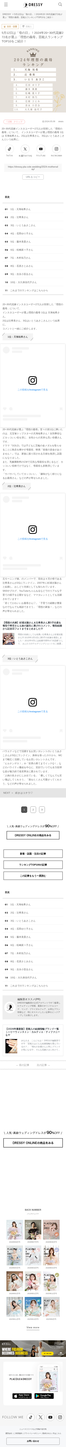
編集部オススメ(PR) (28, 999)
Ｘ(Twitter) (25, 156)
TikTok (9, 156)
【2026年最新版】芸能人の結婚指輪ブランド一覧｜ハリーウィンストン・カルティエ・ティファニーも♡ (32, 1031)
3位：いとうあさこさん (23, 225)
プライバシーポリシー (32, 1433)
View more (33, 1327)
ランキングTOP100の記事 (33, 864)
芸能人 (29, 26)
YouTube (41, 156)
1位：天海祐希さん (20, 209)
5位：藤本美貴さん (20, 241)
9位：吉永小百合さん (21, 274)
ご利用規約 (18, 1433)
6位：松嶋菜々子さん (21, 249)
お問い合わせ (33, 1441)
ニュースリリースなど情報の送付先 (33, 1429)
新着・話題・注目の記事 (33, 853)
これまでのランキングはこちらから (29, 290)
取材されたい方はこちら (52, 1433)
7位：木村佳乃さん (20, 257)
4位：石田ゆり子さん (21, 233)
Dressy (33, 5)
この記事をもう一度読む (33, 875)
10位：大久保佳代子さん (23, 282)
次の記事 (43, 1065)
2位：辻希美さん (19, 217)
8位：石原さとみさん (21, 266)
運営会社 (8, 1433)
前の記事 (22, 1065)
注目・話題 (12, 26)
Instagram (56, 156)
